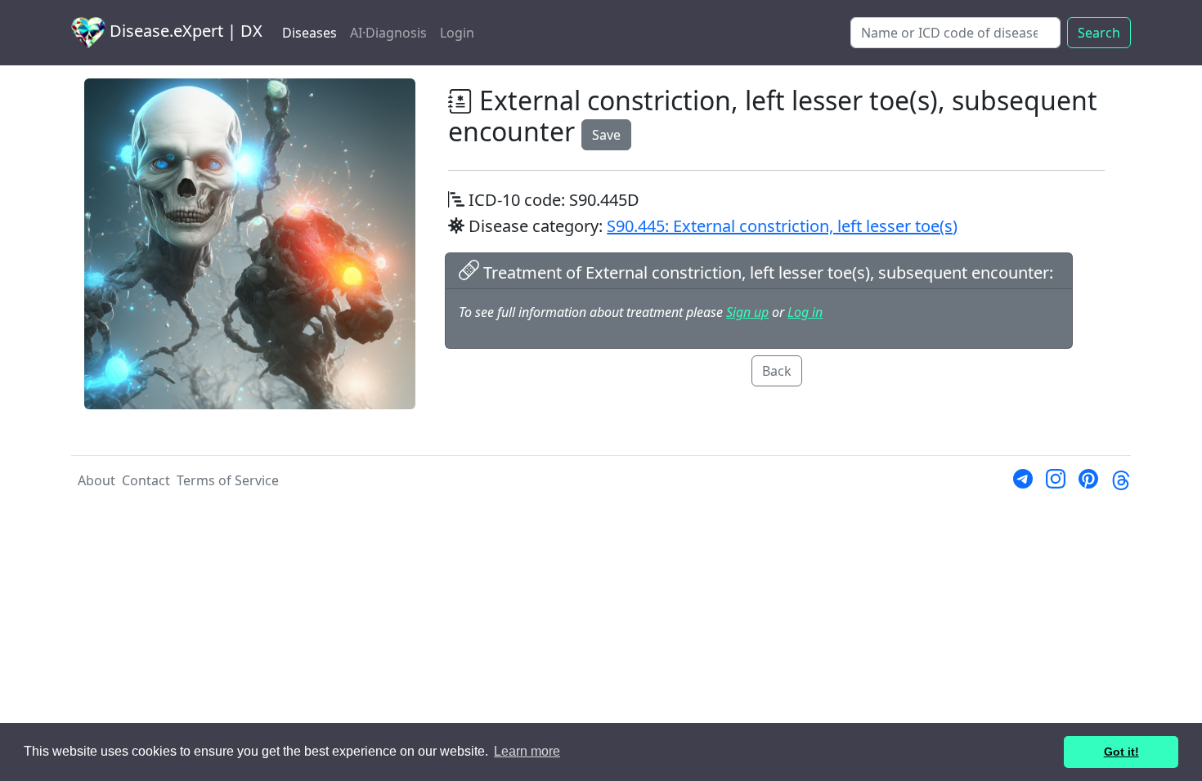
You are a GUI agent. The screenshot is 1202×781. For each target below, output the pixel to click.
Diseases (309, 33)
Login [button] (457, 33)
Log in (805, 312)
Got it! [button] (1121, 751)
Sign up (747, 312)
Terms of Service (228, 480)
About (96, 480)
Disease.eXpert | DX (183, 31)
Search (1099, 33)
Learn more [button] (527, 751)
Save (606, 135)
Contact (146, 480)
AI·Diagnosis (388, 33)
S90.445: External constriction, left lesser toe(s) (782, 226)
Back (777, 371)
